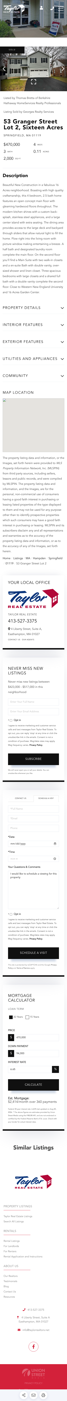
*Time (11, 852)
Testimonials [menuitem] (10, 1281)
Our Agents (28, 640)
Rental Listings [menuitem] (12, 1241)
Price (11, 1030)
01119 (9, 563)
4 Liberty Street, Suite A (34, 1319)
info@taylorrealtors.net (36, 1330)
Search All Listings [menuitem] (14, 1222)
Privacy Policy (35, 745)
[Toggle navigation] (60, 8)
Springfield (56, 558)
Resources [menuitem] (9, 1297)
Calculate (33, 1084)
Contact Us (14, 640)
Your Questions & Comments (24, 867)
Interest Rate (17, 1062)
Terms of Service (23, 968)
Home (7, 558)
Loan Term (16, 1009)
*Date (11, 837)
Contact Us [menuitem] (10, 1292)
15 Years (34, 1017)
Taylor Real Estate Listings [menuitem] (18, 1216)
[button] (6, 69)
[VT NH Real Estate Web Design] (33, 1373)
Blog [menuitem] (6, 1286)
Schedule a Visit (46, 798)
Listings (18, 558)
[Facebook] (33, 1347)
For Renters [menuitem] (10, 1251)
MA (28, 558)
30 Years (18, 1017)
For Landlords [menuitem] (11, 1246)
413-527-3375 (52, 8)
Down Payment (18, 1046)
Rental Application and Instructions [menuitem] (23, 1257)
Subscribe (33, 759)
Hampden (39, 558)
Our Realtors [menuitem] (11, 1276)
